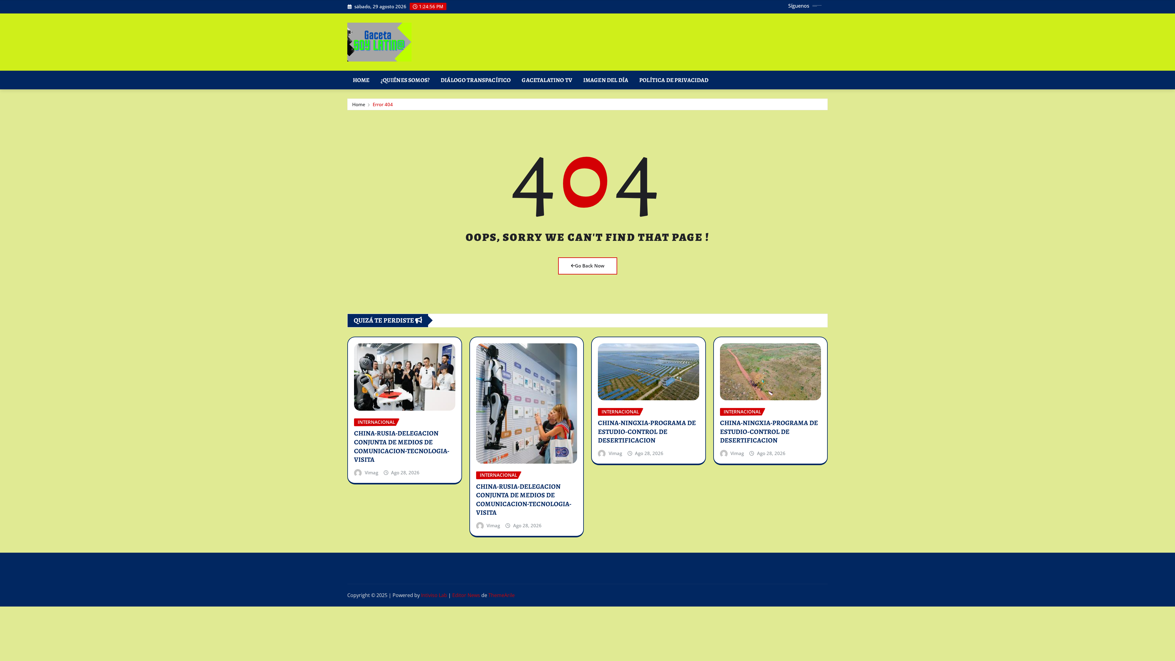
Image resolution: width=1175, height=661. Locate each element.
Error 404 (383, 104)
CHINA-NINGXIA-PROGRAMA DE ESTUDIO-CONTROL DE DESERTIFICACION (647, 431)
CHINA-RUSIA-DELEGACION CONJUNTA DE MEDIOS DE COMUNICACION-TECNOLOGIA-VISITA (401, 446)
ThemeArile (501, 595)
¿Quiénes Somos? (405, 80)
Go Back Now (589, 266)
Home (361, 80)
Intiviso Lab (434, 595)
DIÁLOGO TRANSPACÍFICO (476, 80)
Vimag (371, 472)
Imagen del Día (605, 80)
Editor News (466, 595)
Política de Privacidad (674, 80)
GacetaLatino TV (547, 80)
